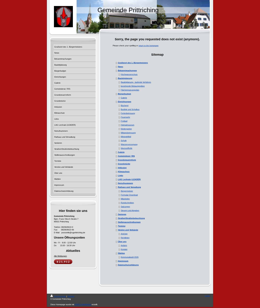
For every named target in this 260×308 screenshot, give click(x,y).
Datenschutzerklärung (128, 265)
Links (120, 175)
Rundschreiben (127, 203)
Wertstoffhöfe (126, 148)
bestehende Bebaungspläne (133, 86)
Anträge (124, 234)
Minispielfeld (126, 137)
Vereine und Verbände (128, 230)
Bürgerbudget (124, 94)
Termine (121, 226)
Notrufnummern (125, 183)
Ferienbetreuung (128, 113)
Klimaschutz (124, 172)
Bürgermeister (127, 191)
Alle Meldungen (60, 256)
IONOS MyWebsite (83, 304)
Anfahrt (124, 245)
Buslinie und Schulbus (130, 109)
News (120, 67)
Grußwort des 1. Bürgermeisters (133, 63)
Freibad (124, 121)
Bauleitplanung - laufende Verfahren (136, 82)
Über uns (122, 241)
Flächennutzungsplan (130, 90)
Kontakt (124, 249)
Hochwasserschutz (129, 74)
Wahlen (121, 253)
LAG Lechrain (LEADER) (129, 179)
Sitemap (70, 296)
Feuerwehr (125, 117)
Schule (124, 140)
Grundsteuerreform (127, 160)
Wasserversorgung (129, 144)
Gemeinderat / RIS (126, 156)
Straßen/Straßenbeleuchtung (131, 218)
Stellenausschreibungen (129, 222)
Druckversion (60, 296)
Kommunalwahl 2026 (129, 257)
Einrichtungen (124, 102)
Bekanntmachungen (127, 70)
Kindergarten (126, 129)
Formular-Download (129, 195)
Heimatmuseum (127, 125)
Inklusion (122, 168)
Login (207, 296)
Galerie (124, 98)
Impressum (123, 261)
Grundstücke (124, 164)
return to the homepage (148, 46)
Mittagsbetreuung (128, 133)
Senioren (122, 214)
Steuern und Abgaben (130, 210)
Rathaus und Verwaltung (129, 187)
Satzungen (125, 207)
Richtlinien (125, 238)
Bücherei (124, 105)
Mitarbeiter (125, 199)
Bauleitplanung (125, 78)
